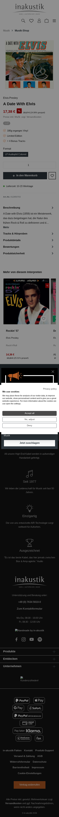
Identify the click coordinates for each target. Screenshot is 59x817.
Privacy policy (50, 389)
